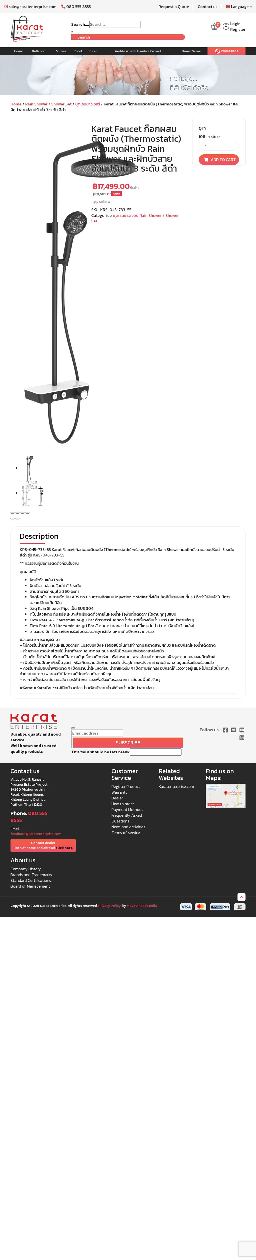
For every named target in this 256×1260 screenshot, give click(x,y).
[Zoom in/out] (28, 513)
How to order (123, 804)
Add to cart (223, 160)
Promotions (229, 51)
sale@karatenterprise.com (32, 7)
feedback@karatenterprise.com (35, 833)
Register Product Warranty (126, 789)
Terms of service (126, 832)
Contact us (207, 7)
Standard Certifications (30, 880)
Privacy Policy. (110, 905)
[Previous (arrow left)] (12, 518)
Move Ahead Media (142, 905)
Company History (25, 869)
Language (240, 7)
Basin (93, 51)
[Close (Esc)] (12, 513)
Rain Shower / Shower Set (48, 104)
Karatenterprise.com (176, 786)
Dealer (117, 798)
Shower (61, 51)
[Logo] (26, 29)
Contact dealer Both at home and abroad (43, 845)
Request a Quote (173, 7)
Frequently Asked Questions (127, 818)
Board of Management (30, 886)
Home (18, 51)
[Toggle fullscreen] (22, 513)
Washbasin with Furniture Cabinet (138, 51)
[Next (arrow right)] (18, 518)
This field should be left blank (100, 752)
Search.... (80, 24)
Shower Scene (191, 51)
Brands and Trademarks (31, 875)
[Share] (18, 513)
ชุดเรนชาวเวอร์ (87, 104)
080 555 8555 (78, 7)
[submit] (73, 728)
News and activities (128, 827)
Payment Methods (127, 809)
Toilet (78, 51)
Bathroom (39, 51)
